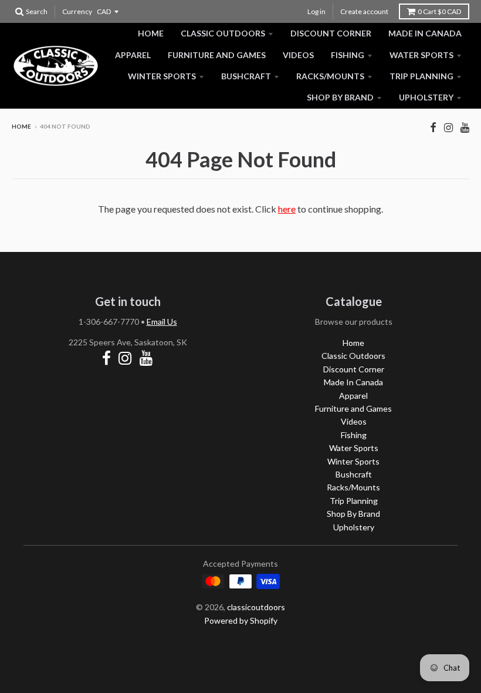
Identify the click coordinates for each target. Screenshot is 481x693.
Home (151, 33)
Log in (316, 11)
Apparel (133, 55)
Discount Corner (330, 33)
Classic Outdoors (223, 33)
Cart (439, 11)
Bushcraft (246, 76)
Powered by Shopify (240, 620)
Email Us (162, 322)
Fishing (347, 55)
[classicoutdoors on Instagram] (448, 127)
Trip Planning (421, 76)
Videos (298, 55)
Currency (77, 11)
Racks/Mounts (330, 76)
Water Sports (421, 55)
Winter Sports (162, 76)
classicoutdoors (256, 607)
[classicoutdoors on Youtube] (464, 127)
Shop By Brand (340, 97)
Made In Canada (425, 33)
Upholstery (426, 97)
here (287, 208)
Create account (364, 11)
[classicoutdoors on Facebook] (433, 127)
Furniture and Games (217, 55)
